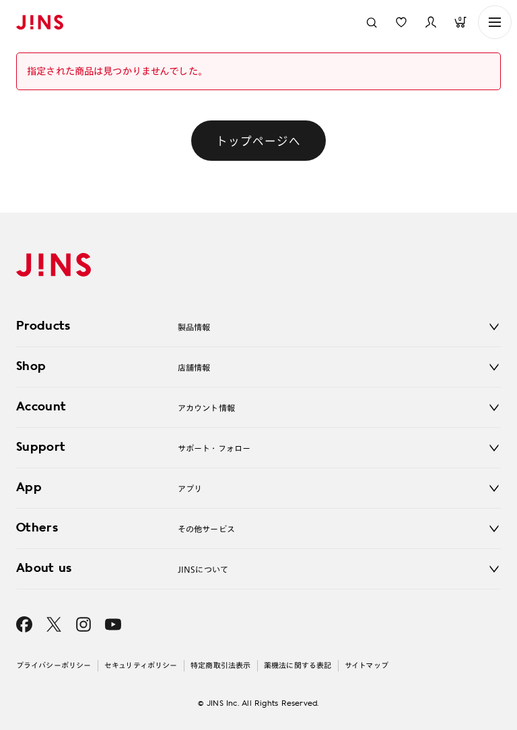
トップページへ (258, 141)
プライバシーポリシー (53, 665)
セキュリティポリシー (140, 665)
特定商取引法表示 (220, 665)
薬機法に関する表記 (297, 665)
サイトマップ (366, 665)
